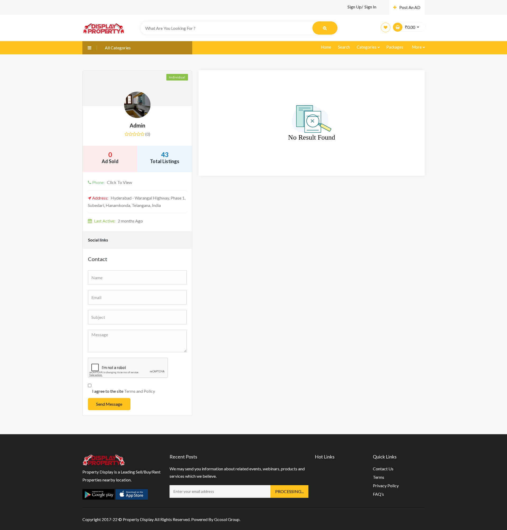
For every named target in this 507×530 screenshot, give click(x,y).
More (417, 47)
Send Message (109, 403)
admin (137, 125)
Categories (367, 47)
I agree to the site (123, 391)
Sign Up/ (355, 6)
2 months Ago (118, 220)
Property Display (138, 519)
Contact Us (383, 468)
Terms (378, 477)
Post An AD (409, 7)
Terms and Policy (139, 391)
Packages (394, 47)
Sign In (370, 6)
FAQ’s (378, 493)
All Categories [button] (118, 47)
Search (344, 47)
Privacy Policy (386, 485)
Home (326, 47)
